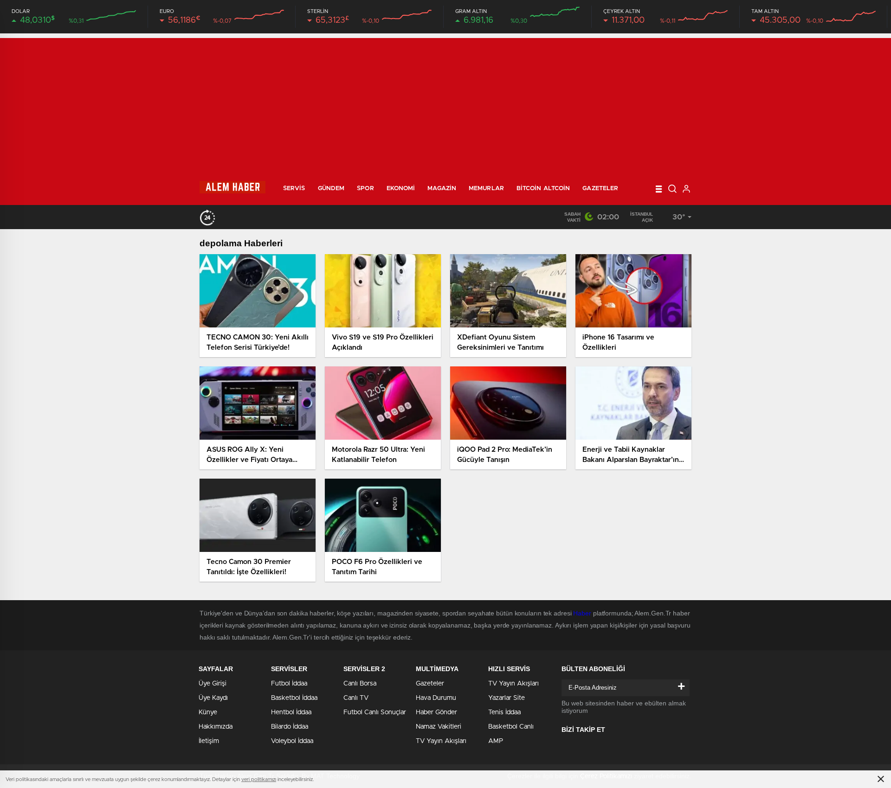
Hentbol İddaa (291, 712)
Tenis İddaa (504, 712)
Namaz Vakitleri (438, 727)
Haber (582, 613)
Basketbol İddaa (294, 698)
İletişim (209, 741)
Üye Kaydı (213, 698)
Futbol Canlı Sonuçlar (374, 712)
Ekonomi (401, 189)
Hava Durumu (436, 698)
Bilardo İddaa (289, 727)
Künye (208, 712)
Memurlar (486, 189)
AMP (495, 741)
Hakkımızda (215, 727)
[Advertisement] (445, 103)
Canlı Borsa (359, 683)
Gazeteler (600, 189)
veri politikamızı (258, 779)
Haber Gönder (436, 712)
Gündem (331, 189)
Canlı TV (355, 698)
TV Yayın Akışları (441, 741)
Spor (365, 189)
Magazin (441, 189)
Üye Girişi (212, 683)
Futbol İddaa (289, 683)
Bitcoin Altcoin (543, 189)
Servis (294, 189)
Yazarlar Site (506, 698)
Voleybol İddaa (292, 741)
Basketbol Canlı (511, 727)
